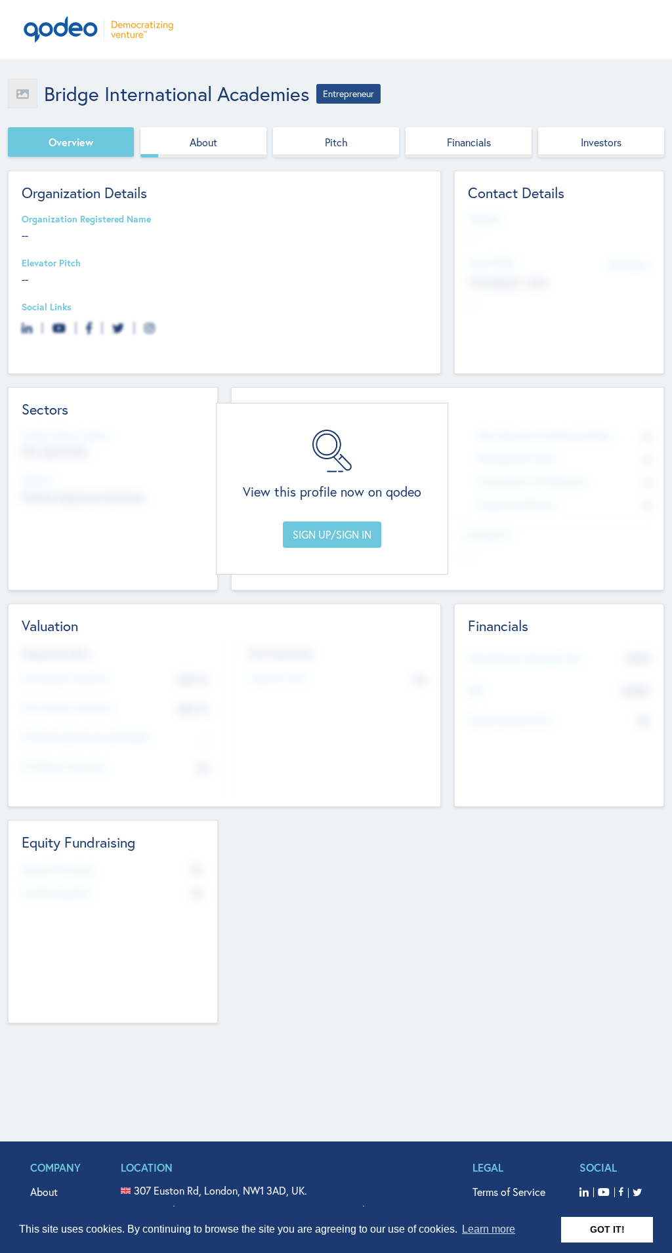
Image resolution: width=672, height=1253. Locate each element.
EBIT (477, 691)
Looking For (487, 535)
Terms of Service (508, 1192)
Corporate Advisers (517, 504)
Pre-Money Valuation (66, 678)
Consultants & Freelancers (532, 481)
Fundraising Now (57, 893)
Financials (469, 142)
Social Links (47, 307)
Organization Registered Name (86, 219)
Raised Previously (58, 870)
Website (485, 219)
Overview (71, 142)
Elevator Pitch (51, 263)
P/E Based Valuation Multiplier (86, 737)
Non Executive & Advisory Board (544, 436)
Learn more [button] (488, 1229)
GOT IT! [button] (607, 1229)
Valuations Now (56, 653)
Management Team (516, 458)
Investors (601, 142)
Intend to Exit (277, 678)
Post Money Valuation (68, 708)
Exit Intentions (281, 653)
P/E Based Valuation (65, 767)
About (203, 142)
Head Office (493, 263)
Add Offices (628, 264)
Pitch (336, 142)
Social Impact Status (66, 436)
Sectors (37, 479)
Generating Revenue (509, 720)
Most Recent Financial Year (525, 659)
